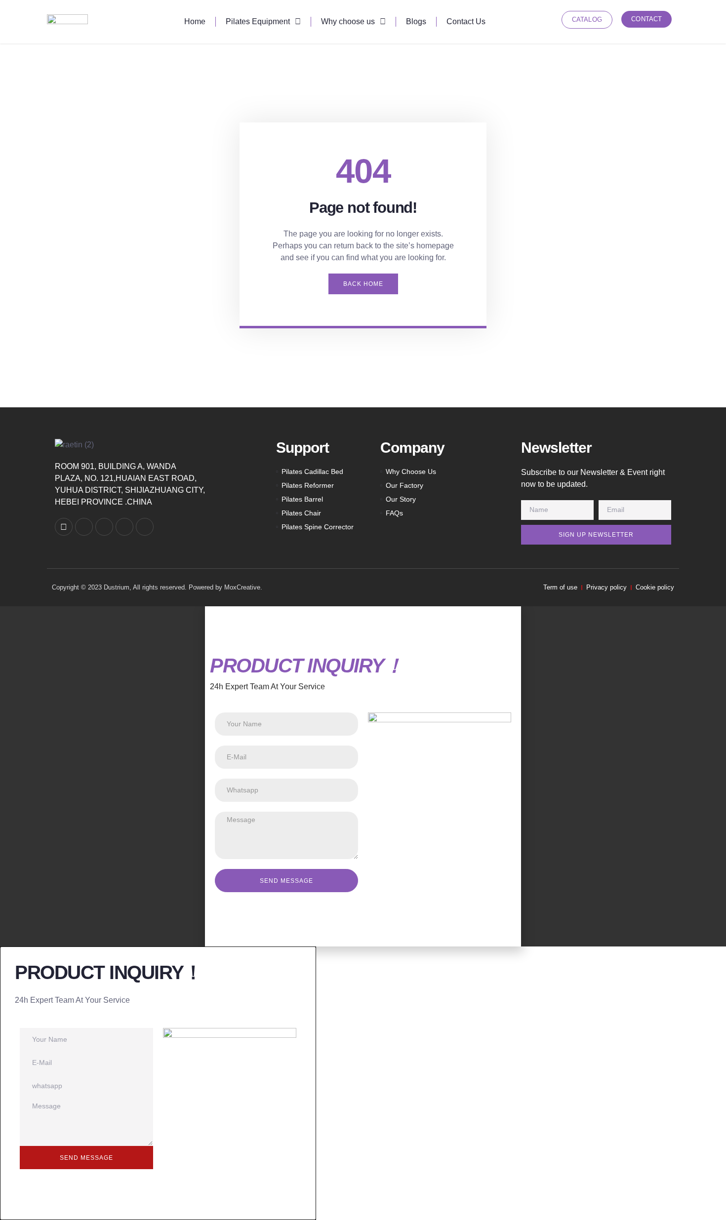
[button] (363, 610)
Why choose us (348, 21)
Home (194, 21)
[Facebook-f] (104, 527)
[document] (363, 776)
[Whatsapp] (84, 527)
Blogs (416, 21)
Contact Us (465, 21)
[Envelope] (64, 527)
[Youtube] (145, 527)
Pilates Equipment (258, 21)
